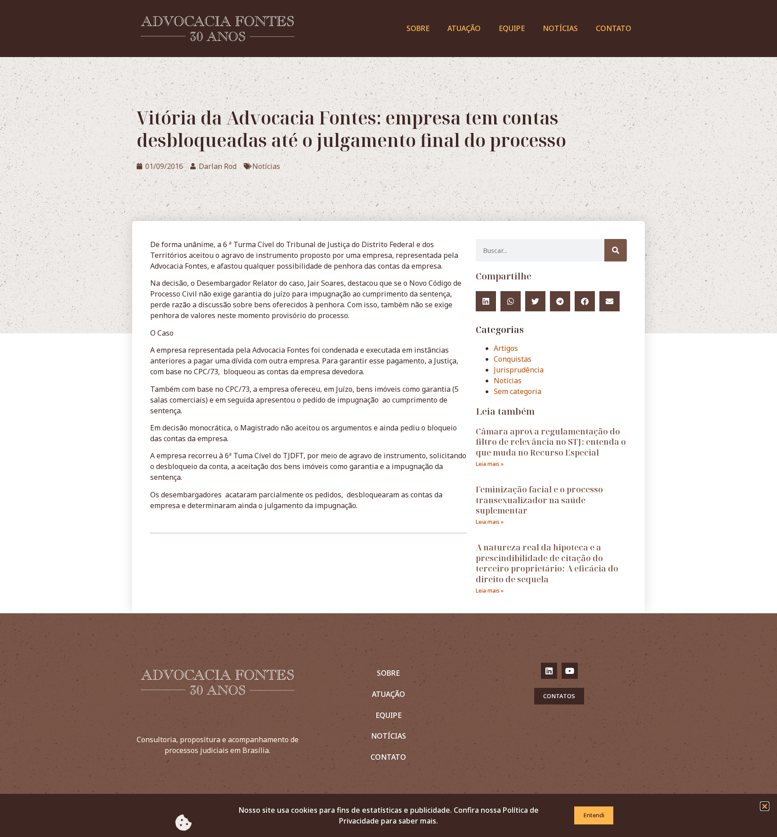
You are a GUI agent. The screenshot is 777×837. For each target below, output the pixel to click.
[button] (764, 806)
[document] (388, 418)
